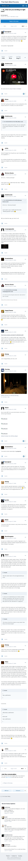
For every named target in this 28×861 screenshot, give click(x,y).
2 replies (11, 813)
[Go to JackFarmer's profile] (3, 808)
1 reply (10, 821)
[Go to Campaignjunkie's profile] (2, 229)
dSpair (7, 407)
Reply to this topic (14, 21)
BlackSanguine (9, 536)
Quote (6, 50)
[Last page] (26, 26)
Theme (8, 855)
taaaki (5, 817)
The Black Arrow (8, 834)
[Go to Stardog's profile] (2, 370)
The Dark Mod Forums (10, 2)
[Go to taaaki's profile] (3, 817)
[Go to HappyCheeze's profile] (2, 311)
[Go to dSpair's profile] (2, 408)
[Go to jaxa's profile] (3, 826)
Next (23, 26)
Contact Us (14, 855)
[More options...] (25, 32)
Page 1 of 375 (14, 26)
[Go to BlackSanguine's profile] (2, 537)
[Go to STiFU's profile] (2, 149)
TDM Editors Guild (14, 16)
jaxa (5, 825)
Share (7, 790)
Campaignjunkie (9, 229)
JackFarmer (7, 807)
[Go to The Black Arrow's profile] (3, 835)
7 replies (10, 840)
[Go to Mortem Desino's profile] (2, 174)
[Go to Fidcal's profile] (2, 662)
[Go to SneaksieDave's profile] (2, 259)
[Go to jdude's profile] (2, 331)
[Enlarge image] (21, 40)
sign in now (8, 777)
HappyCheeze (9, 310)
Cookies (20, 855)
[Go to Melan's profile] (2, 100)
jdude (6, 330)
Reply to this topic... (8, 783)
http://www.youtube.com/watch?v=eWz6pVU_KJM (12, 334)
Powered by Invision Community (14, 858)
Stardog (7, 369)
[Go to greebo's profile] (2, 500)
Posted (10, 33)
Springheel (5, 15)
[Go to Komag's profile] (2, 355)
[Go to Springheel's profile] (2, 32)
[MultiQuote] (2, 51)
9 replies (10, 850)
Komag (7, 354)
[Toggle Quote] (3, 121)
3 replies (10, 831)
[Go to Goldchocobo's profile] (2, 64)
